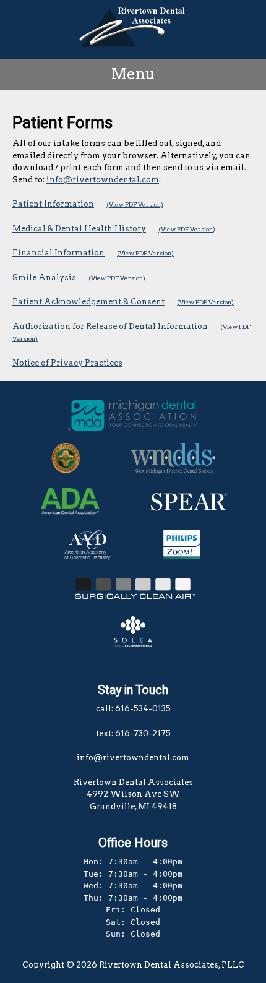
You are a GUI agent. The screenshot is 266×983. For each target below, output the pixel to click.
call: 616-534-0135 (133, 708)
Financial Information (58, 252)
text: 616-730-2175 (133, 733)
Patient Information (53, 203)
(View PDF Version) (134, 204)
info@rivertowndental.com (102, 179)
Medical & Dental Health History (79, 228)
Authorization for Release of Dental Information (110, 326)
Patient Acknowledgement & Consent (88, 301)
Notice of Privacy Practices (67, 362)
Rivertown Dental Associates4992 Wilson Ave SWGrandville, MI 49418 (133, 794)
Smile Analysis (44, 277)
